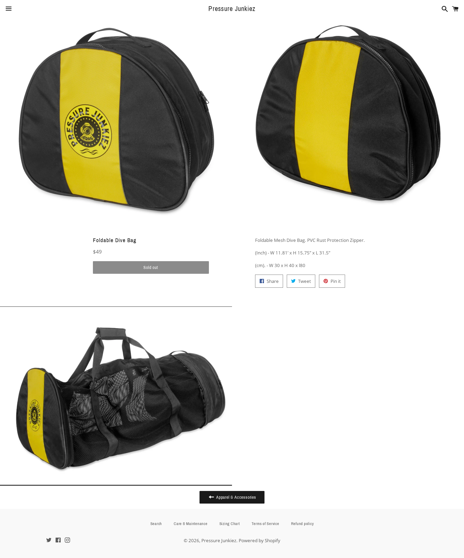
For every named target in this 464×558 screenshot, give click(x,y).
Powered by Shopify (259, 540)
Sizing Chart (229, 524)
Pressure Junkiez (231, 8)
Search (156, 524)
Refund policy (302, 524)
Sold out (150, 267)
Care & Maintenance (191, 524)
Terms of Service (265, 524)
